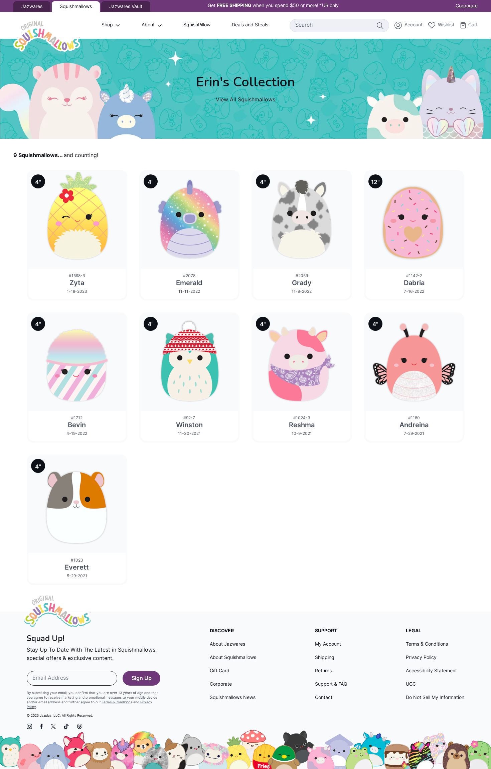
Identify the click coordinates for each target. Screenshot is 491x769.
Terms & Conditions (117, 702)
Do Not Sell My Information (435, 697)
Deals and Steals (250, 25)
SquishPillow (196, 25)
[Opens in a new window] (29, 726)
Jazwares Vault (125, 6)
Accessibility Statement (431, 671)
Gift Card (219, 671)
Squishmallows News (233, 697)
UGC (411, 684)
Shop (107, 25)
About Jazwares (227, 644)
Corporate (467, 6)
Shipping (324, 657)
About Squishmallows (233, 657)
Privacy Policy (421, 657)
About (148, 25)
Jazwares (31, 6)
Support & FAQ (331, 684)
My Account (328, 644)
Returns (323, 671)
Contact (323, 697)
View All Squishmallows (245, 100)
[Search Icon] (380, 25)
